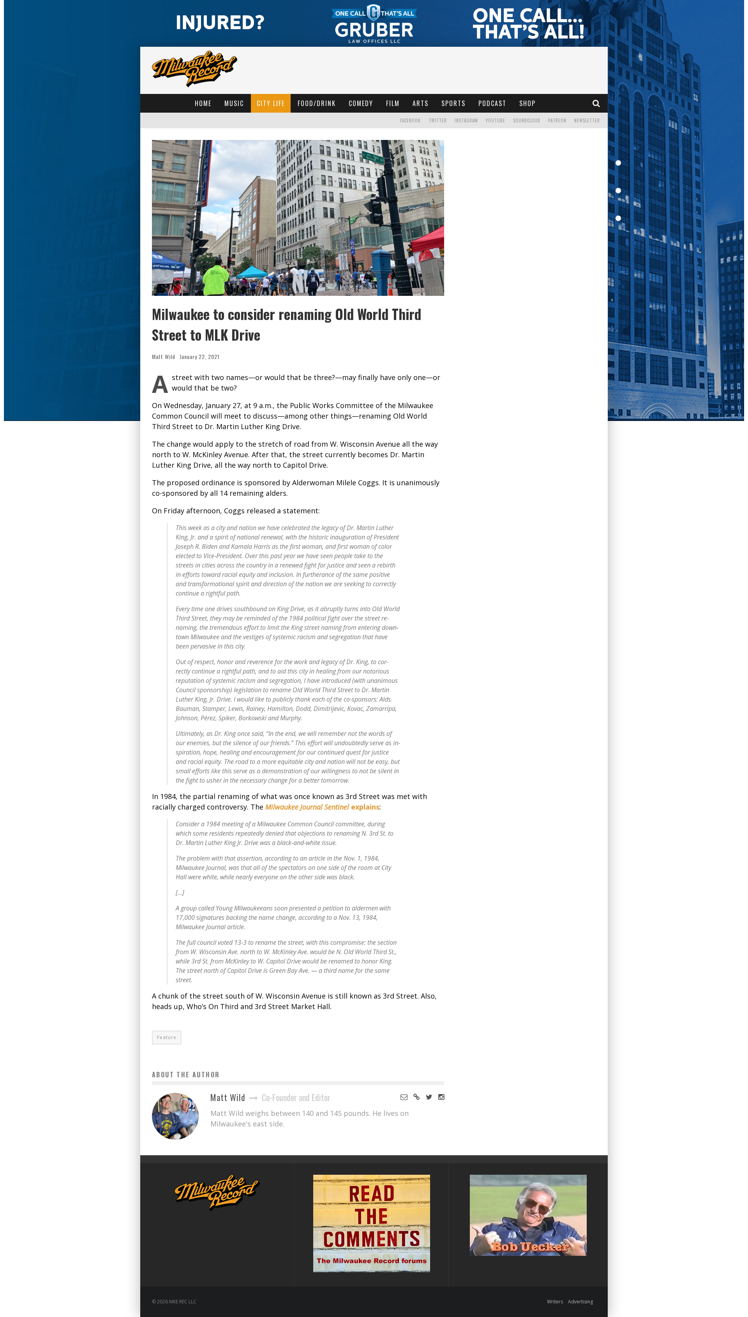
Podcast (492, 103)
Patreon (557, 120)
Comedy (361, 103)
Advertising (580, 1301)
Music (234, 103)
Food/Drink (317, 103)
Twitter (438, 120)
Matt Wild (163, 356)
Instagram (466, 120)
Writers (555, 1301)
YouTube (495, 120)
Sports (453, 103)
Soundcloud (526, 120)
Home (203, 103)
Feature (166, 1037)
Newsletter (587, 120)
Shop (527, 103)
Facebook (410, 120)
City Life (271, 103)
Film (393, 103)
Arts (421, 103)
